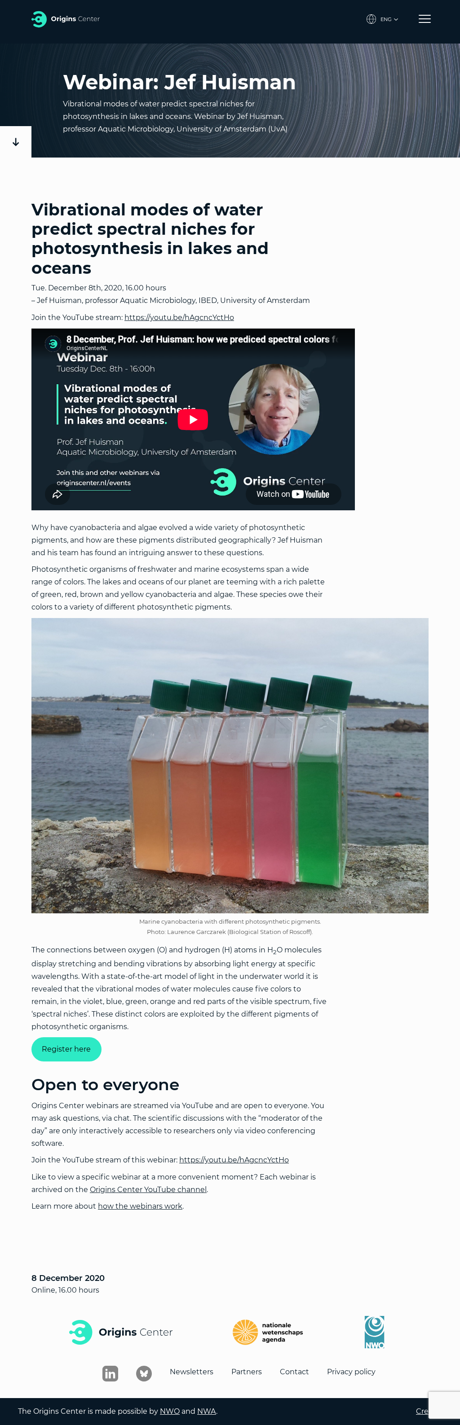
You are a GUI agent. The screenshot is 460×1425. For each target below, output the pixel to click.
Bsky (144, 1373)
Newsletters (191, 1372)
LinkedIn (110, 1373)
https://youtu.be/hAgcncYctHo (179, 317)
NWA (206, 1411)
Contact (294, 1372)
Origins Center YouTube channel (148, 1189)
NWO (170, 1411)
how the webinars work (140, 1206)
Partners (246, 1372)
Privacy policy (351, 1372)
